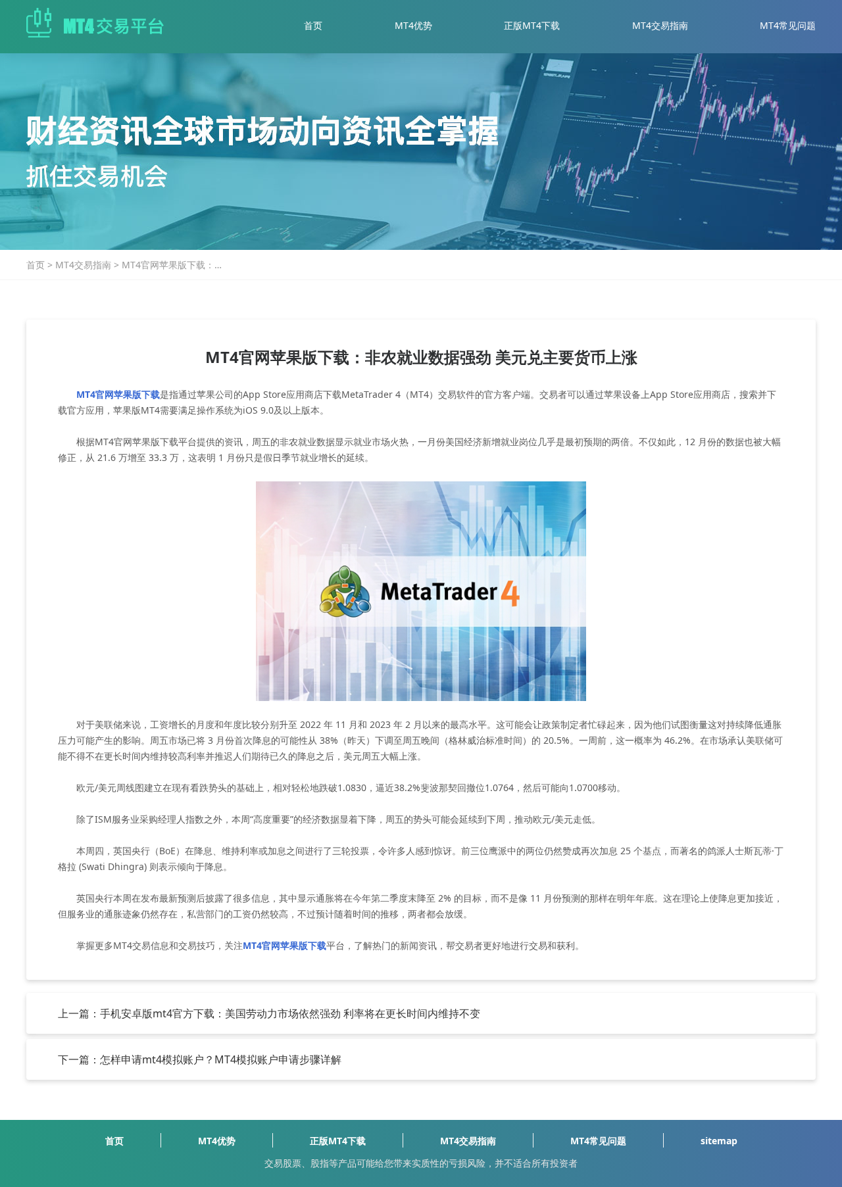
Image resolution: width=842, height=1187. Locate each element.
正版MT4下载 (532, 25)
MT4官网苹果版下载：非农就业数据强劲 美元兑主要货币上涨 (173, 265)
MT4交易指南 (660, 25)
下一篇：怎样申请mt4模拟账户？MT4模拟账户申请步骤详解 (199, 1059)
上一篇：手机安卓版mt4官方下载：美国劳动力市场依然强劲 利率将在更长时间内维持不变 (269, 1013)
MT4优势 (413, 25)
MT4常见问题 (788, 25)
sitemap (719, 1140)
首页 (313, 25)
